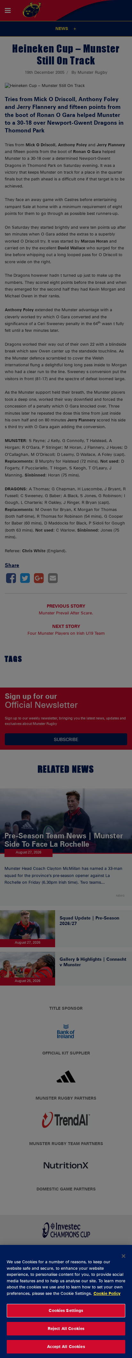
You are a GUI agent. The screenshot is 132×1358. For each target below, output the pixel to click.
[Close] (124, 1256)
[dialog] (66, 1301)
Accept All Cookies (66, 1346)
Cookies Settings (66, 1310)
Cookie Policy (107, 1293)
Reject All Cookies (66, 1328)
